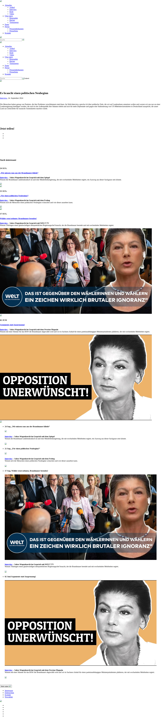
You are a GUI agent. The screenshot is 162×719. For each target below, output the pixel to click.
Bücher (12, 20)
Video (11, 14)
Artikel (12, 7)
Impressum (9, 691)
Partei (7, 25)
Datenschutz (9, 693)
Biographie (13, 18)
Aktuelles (8, 5)
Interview (13, 10)
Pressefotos (13, 31)
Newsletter (9, 697)
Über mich (9, 16)
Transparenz (14, 22)
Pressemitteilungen (16, 29)
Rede (11, 12)
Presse (7, 27)
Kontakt (8, 33)
